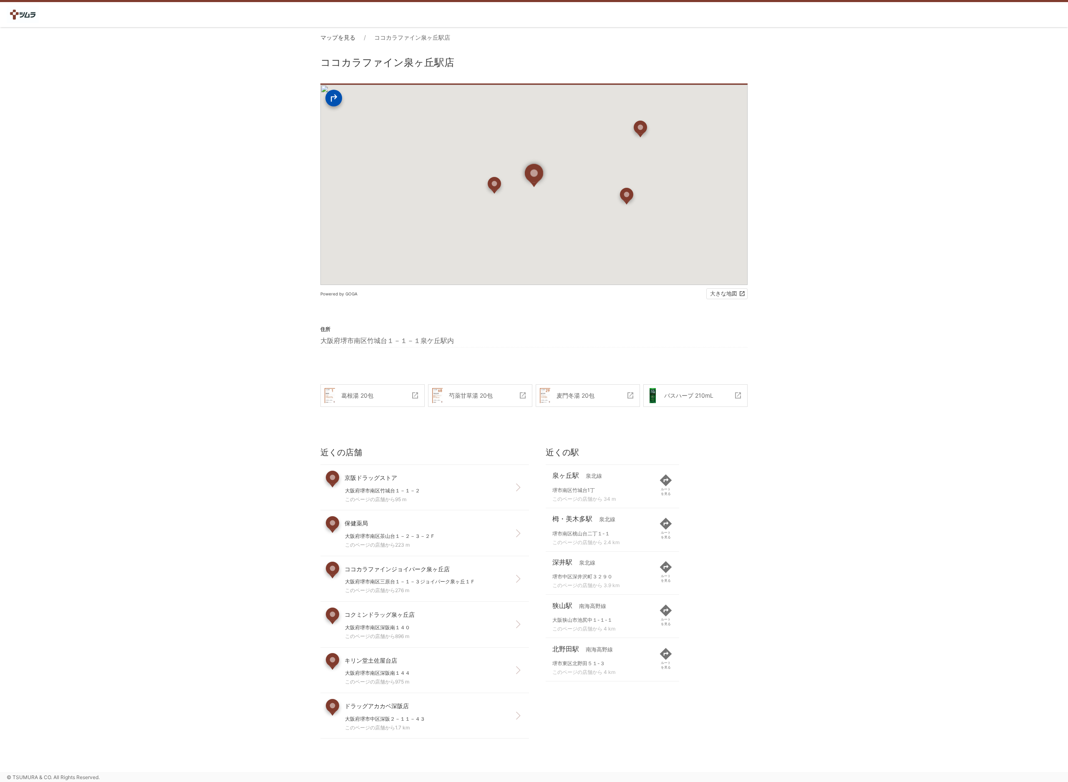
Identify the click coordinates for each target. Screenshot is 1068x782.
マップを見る (337, 37)
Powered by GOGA (339, 293)
